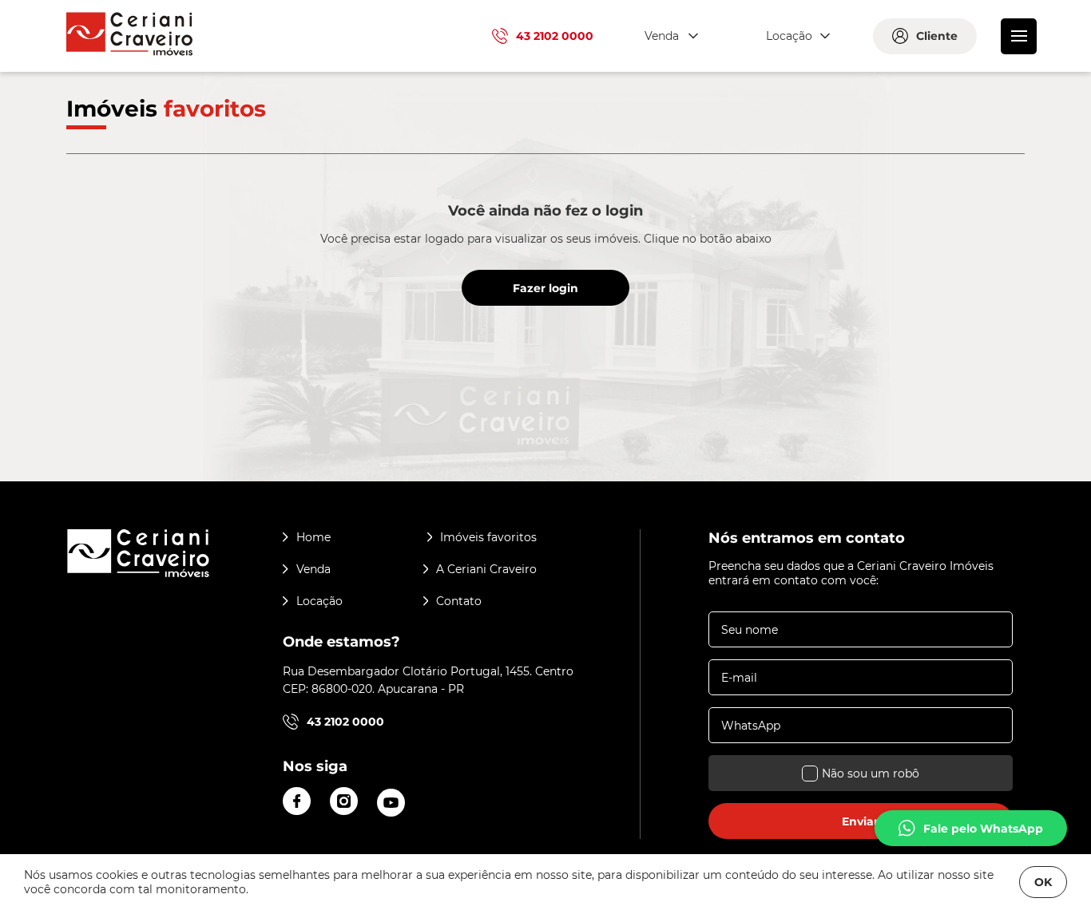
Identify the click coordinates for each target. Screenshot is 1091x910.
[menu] (1019, 36)
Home (313, 537)
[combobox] (669, 36)
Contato (459, 601)
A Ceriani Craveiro (486, 569)
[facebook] (297, 801)
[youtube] (391, 803)
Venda (313, 569)
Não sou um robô (870, 773)
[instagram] (344, 801)
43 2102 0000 (554, 36)
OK (1043, 882)
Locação (319, 601)
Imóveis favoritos (488, 537)
